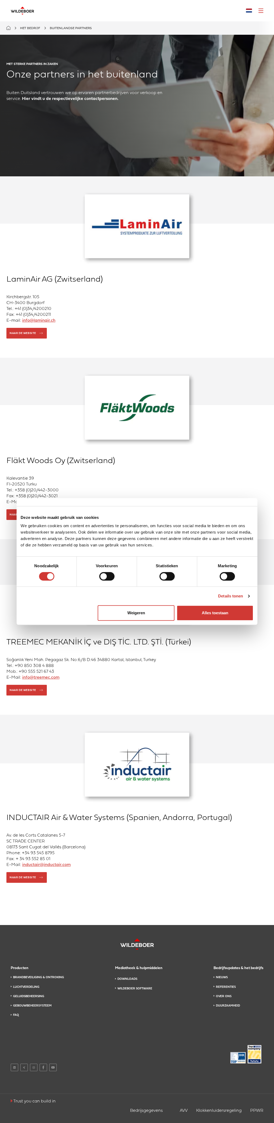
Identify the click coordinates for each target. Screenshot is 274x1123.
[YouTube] (53, 1067)
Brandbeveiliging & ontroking (38, 977)
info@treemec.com (40, 677)
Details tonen (230, 596)
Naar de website (23, 333)
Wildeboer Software (134, 988)
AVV (184, 1111)
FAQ (16, 1015)
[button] (260, 11)
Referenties (226, 987)
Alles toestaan (215, 613)
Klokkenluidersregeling (219, 1111)
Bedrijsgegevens (146, 1111)
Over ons (223, 996)
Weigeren (136, 613)
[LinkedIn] (14, 1067)
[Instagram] (33, 1067)
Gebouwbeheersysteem (32, 1005)
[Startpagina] (22, 11)
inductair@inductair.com (46, 865)
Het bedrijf (30, 28)
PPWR (256, 1111)
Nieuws (222, 977)
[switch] (107, 576)
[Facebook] (43, 1067)
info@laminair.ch (38, 320)
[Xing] (24, 1067)
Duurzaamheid (228, 1005)
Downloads (127, 979)
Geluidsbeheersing (28, 996)
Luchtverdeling (26, 987)
